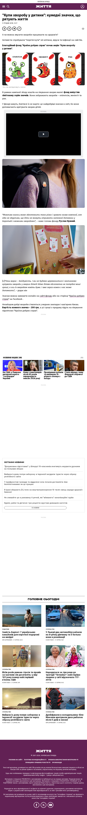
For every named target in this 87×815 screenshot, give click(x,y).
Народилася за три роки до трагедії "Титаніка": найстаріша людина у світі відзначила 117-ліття (63, 676)
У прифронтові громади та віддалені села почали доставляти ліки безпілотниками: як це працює (36, 483)
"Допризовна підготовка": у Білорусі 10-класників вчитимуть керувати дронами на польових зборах (42, 467)
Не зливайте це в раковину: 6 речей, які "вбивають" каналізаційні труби (39, 497)
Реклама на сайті (15, 760)
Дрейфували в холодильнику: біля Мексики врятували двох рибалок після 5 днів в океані (64, 717)
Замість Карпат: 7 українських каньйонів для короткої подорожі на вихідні (20, 634)
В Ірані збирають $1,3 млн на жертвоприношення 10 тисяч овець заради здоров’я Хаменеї (43, 491)
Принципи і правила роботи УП (37, 762)
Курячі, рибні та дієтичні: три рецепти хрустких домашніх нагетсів (35, 503)
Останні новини (14, 462)
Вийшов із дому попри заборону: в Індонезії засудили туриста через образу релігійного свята (40, 475)
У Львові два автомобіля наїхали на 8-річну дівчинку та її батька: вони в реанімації (64, 634)
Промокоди (57, 762)
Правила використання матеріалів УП (63, 760)
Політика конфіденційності (35, 760)
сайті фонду (46, 296)
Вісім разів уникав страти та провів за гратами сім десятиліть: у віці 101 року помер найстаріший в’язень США (21, 676)
